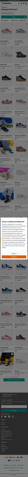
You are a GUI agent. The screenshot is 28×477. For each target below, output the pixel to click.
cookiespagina (15, 244)
